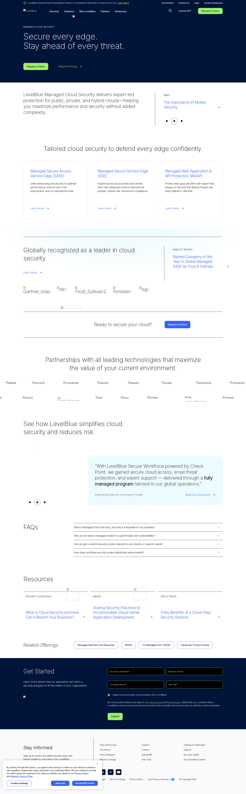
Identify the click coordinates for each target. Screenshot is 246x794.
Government (168, 3)
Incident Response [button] (213, 3)
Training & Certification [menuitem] (194, 745)
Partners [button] (105, 11)
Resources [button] (120, 11)
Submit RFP (184, 11)
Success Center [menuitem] (191, 754)
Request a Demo (210, 11)
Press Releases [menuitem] (107, 754)
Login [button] (196, 3)
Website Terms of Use (22, 776)
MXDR (128, 645)
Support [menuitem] (187, 749)
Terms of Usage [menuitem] (117, 779)
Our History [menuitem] (105, 749)
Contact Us (183, 3)
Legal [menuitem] (102, 779)
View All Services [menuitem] (108, 745)
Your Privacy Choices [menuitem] (158, 779)
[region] (52, 774)
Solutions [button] (69, 11)
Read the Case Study (198, 494)
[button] (170, 10)
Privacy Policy (173, 702)
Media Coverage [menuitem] (108, 759)
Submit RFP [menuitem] (147, 754)
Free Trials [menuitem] (146, 759)
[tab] (167, 121)
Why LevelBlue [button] (87, 11)
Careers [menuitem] (145, 745)
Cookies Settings (19, 783)
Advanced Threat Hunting (195, 645)
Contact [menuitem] (145, 749)
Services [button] (54, 11)
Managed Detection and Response (95, 645)
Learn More (123, 3)
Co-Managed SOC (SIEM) (156, 645)
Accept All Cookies (85, 783)
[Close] (97, 763)
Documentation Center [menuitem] (194, 759)
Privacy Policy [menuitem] (136, 779)
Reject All (60, 783)
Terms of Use (155, 702)
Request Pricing (68, 66)
